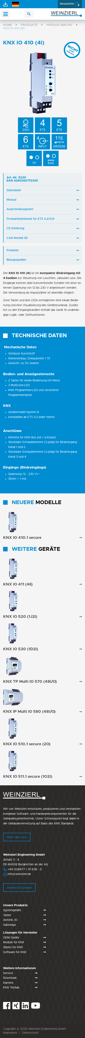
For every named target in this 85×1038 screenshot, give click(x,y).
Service (8, 973)
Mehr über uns (17, 837)
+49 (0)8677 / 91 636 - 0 (22, 869)
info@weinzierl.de (19, 874)
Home (7, 25)
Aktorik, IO (10, 920)
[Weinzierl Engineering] (66, 13)
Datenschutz (30, 1032)
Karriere (8, 982)
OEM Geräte (11, 937)
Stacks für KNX (13, 947)
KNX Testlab (11, 987)
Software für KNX (14, 952)
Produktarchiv (59, 25)
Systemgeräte (12, 910)
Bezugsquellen (16, 259)
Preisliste (13, 250)
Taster (7, 915)
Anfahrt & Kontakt (19, 887)
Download (9, 978)
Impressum (10, 1032)
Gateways (9, 924)
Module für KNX (13, 942)
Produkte (29, 25)
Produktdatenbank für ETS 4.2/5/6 (30, 219)
